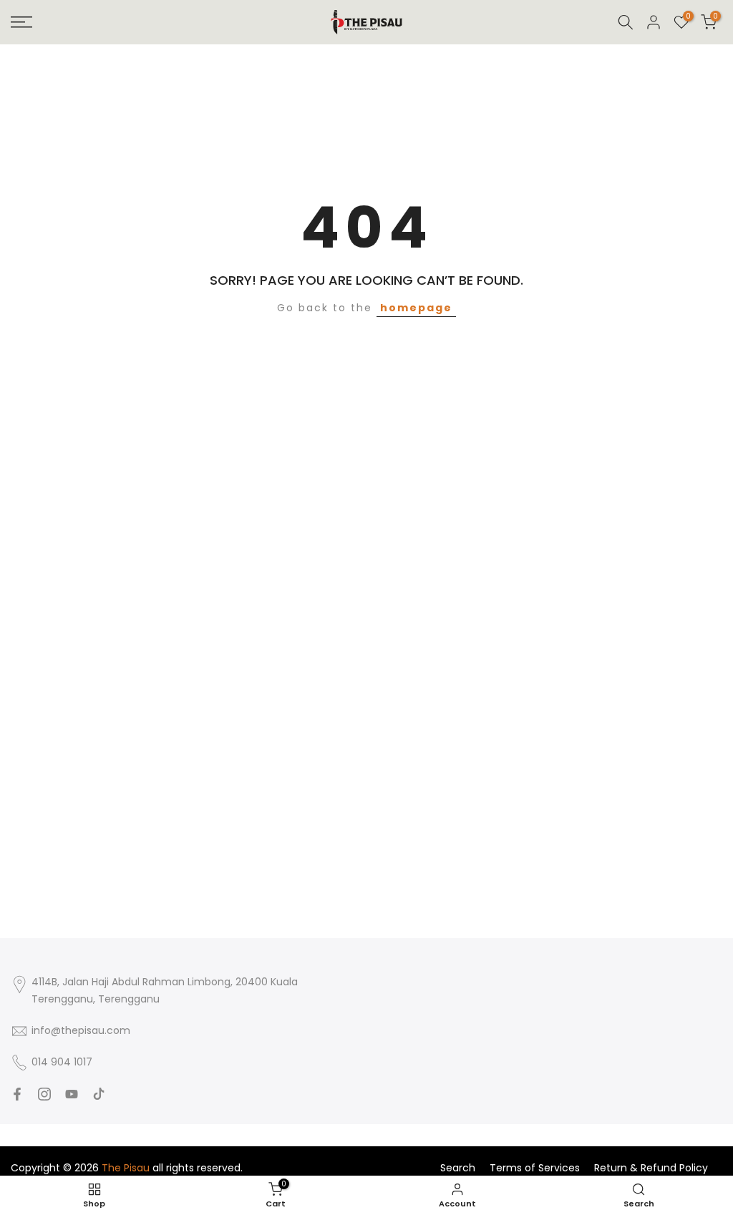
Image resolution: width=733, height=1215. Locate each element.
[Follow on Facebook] (17, 1094)
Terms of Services (535, 1168)
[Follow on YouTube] (71, 1094)
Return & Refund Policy (651, 1168)
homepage (416, 308)
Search (457, 1168)
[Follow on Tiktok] (98, 1094)
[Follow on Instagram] (44, 1094)
